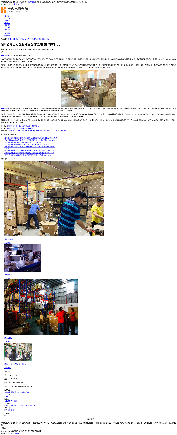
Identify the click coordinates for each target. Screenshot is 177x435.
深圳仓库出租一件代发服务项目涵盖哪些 (20, 128)
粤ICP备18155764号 (13, 433)
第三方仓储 (31, 130)
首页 (9, 39)
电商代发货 (45, 130)
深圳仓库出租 (30, 2)
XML (12, 410)
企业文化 (14, 405)
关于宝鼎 (7, 27)
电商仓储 (39, 130)
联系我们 (7, 29)
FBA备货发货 (62, 130)
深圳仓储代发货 (22, 130)
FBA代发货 (53, 130)
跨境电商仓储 (24, 392)
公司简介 (7, 405)
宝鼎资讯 (7, 25)
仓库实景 (7, 23)
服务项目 (7, 18)
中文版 (13, 4)
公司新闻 (7, 33)
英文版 (20, 4)
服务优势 (7, 20)
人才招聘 (26, 405)
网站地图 (7, 410)
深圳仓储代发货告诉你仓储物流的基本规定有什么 (23, 126)
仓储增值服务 (15, 392)
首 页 (6, 16)
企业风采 (20, 405)
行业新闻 (7, 35)
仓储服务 (7, 392)
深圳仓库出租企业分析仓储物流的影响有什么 (35, 39)
